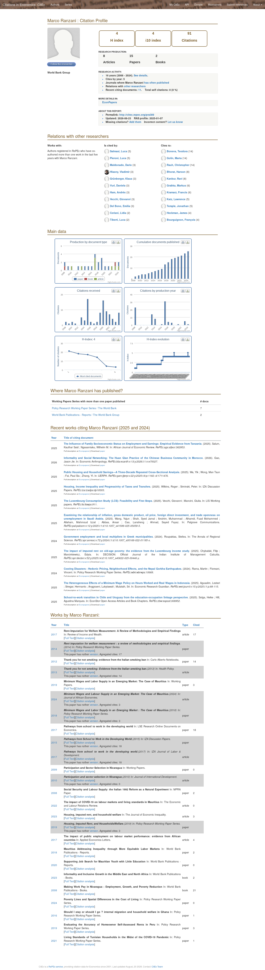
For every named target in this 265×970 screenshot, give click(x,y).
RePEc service (55, 966)
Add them (135, 122)
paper (102, 451)
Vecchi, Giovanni (120, 199)
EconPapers (109, 102)
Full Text (69, 638)
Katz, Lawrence (176, 199)
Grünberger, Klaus (121, 178)
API (187, 4)
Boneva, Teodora (177, 151)
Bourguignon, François (181, 219)
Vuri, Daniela (117, 185)
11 (139, 90)
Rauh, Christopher (178, 165)
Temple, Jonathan (178, 206)
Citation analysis (85, 638)
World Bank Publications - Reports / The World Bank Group (85, 415)
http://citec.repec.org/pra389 (136, 114)
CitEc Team (157, 966)
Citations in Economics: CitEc (24, 4)
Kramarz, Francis (177, 192)
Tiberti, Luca (117, 219)
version (94, 654)
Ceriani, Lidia (118, 213)
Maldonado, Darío (121, 165)
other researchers (135, 86)
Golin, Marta (174, 158)
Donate (198, 4)
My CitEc (174, 4)
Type (185, 625)
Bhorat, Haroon (176, 171)
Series (68, 4)
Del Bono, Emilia (120, 206)
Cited (196, 625)
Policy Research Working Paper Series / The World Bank (84, 408)
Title (66, 625)
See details (140, 75)
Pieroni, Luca (118, 158)
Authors (54, 4)
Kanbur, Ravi (174, 178)
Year (53, 437)
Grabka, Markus (176, 185)
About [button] (256, 4)
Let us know (175, 122)
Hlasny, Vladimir (120, 171)
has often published (156, 82)
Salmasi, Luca (118, 151)
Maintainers (214, 4)
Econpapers (83, 451)
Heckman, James (177, 213)
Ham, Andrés (118, 192)
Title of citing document (78, 437)
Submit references (237, 4)
